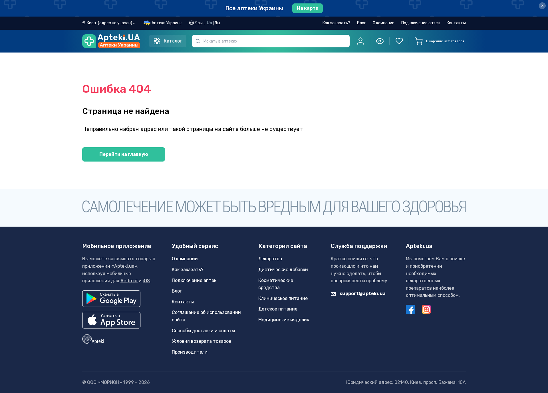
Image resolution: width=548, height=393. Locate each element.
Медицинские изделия (283, 320)
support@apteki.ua (362, 293)
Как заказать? (336, 23)
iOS (146, 280)
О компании (383, 23)
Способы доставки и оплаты (203, 330)
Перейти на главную (123, 154)
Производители (189, 352)
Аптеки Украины (167, 23)
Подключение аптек (420, 23)
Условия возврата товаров (201, 341)
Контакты (456, 23)
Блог (361, 23)
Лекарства (270, 258)
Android (129, 280)
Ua (209, 23)
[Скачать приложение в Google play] (111, 298)
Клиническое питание (283, 298)
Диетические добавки (283, 269)
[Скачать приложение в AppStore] (111, 320)
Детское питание (277, 309)
